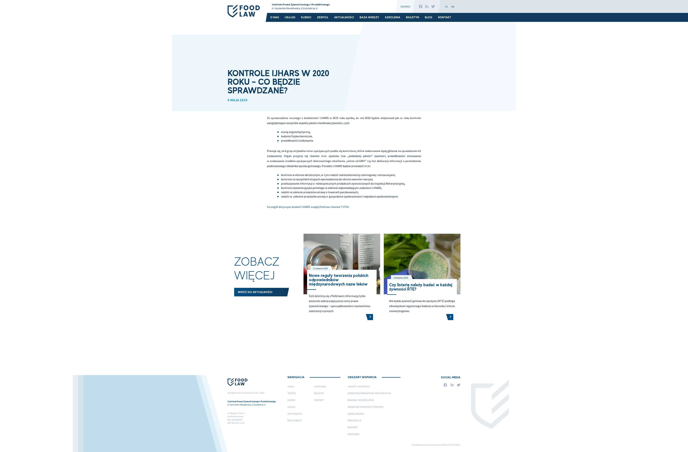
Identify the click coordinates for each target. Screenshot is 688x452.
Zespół (322, 17)
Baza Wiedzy (369, 17)
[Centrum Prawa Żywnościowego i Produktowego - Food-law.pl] (245, 10)
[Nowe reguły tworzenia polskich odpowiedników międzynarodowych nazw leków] (369, 317)
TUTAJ (345, 207)
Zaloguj (405, 6)
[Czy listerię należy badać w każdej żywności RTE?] (449, 317)
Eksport (353, 427)
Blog (428, 17)
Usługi (290, 17)
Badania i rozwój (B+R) (361, 400)
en (453, 6)
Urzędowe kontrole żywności (365, 406)
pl (446, 6)
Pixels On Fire (448, 444)
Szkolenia (392, 17)
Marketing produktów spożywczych (369, 393)
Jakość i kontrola (359, 386)
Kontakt (444, 17)
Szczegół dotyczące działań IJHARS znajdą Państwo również (304, 207)
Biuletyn (412, 17)
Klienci (306, 17)
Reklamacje (354, 420)
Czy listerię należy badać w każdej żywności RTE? (420, 286)
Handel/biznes (356, 413)
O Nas (274, 17)
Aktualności (344, 17)
